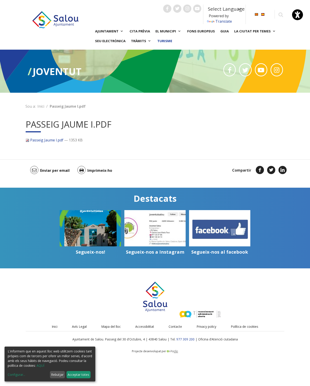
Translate (223, 21)
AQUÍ (40, 365)
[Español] (262, 14)
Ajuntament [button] (107, 31)
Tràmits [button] (139, 41)
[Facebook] (260, 170)
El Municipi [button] (166, 31)
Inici (40, 106)
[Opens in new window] (229, 69)
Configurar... (16, 374)
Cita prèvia (140, 31)
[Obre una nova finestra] (167, 9)
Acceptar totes (78, 374)
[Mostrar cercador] (280, 14)
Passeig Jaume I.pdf (46, 140)
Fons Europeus (201, 31)
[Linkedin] (282, 170)
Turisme (164, 41)
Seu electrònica (110, 41)
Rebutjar (57, 374)
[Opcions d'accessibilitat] (297, 14)
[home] (55, 19)
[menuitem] (256, 14)
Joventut (57, 71)
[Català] (256, 14)
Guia (224, 31)
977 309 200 (185, 339)
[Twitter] (271, 170)
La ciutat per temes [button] (253, 31)
